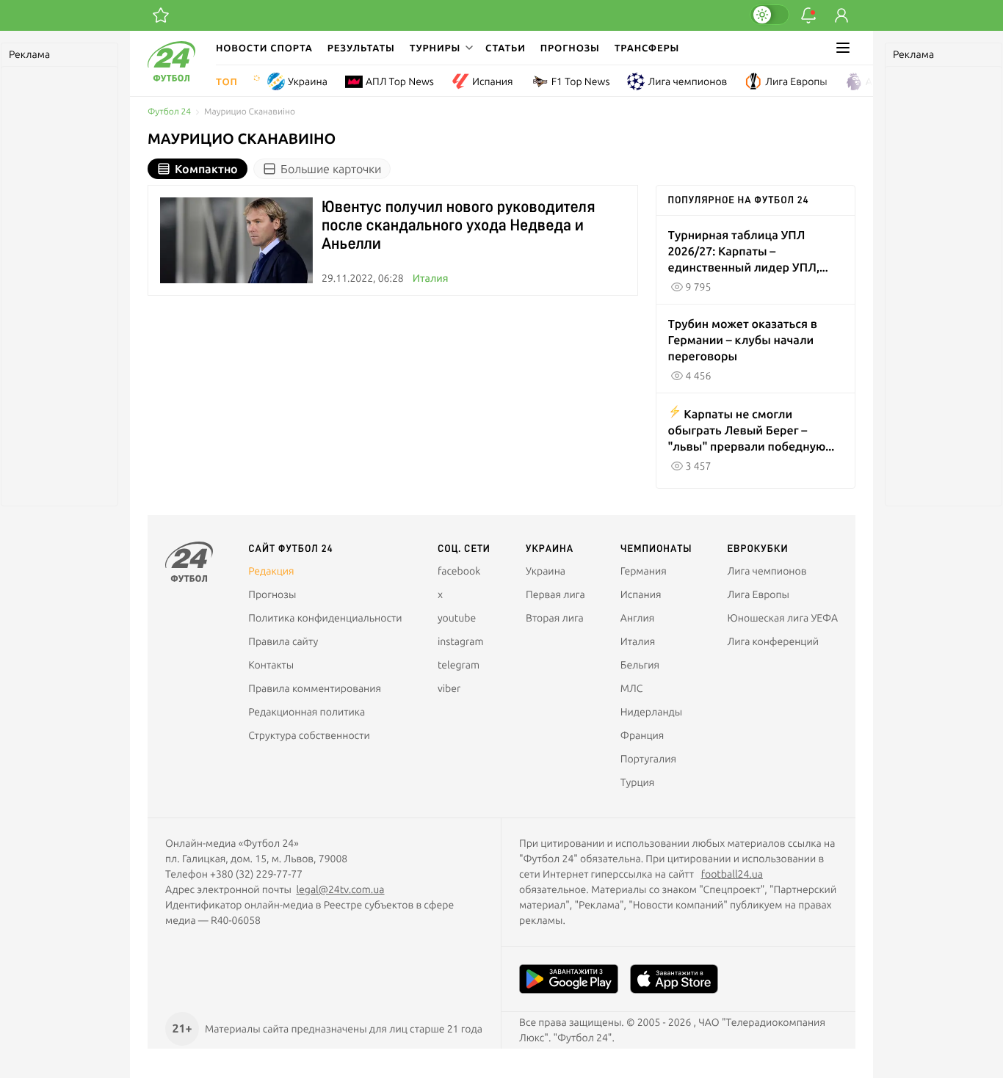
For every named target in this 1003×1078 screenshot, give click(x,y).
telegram (458, 665)
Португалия (648, 759)
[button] (440, 47)
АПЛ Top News (400, 81)
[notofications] (808, 15)
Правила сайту (283, 641)
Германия (643, 571)
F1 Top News (580, 81)
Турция (637, 782)
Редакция (271, 571)
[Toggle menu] (842, 47)
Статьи (505, 48)
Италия (431, 278)
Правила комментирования (314, 688)
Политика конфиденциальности (325, 618)
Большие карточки (330, 168)
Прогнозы (570, 48)
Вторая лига (555, 618)
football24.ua (732, 874)
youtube (457, 618)
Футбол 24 (169, 112)
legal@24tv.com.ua (340, 889)
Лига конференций (773, 641)
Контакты (271, 665)
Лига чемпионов (687, 81)
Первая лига (555, 594)
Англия (883, 81)
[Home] (171, 77)
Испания (492, 81)
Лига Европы (796, 81)
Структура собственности (309, 735)
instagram (461, 641)
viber (449, 688)
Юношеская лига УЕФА (783, 618)
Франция (642, 735)
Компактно (206, 168)
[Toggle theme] (769, 14)
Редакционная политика (306, 712)
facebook (459, 571)
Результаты (361, 48)
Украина (307, 81)
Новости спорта (264, 48)
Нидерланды (651, 712)
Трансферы (647, 48)
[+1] (161, 15)
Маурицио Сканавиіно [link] (249, 112)
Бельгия (639, 665)
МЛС (631, 688)
